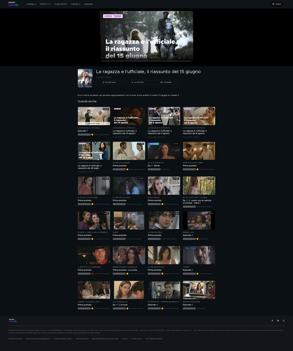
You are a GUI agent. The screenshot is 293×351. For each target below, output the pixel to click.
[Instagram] (278, 321)
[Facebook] (272, 321)
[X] (284, 321)
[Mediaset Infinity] (13, 4)
